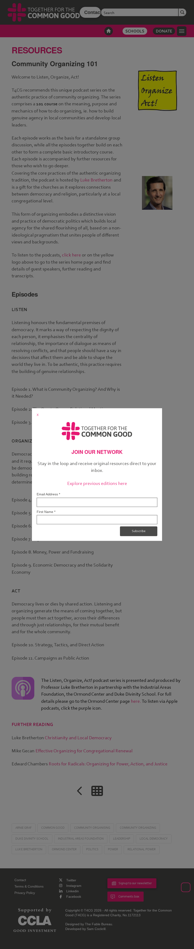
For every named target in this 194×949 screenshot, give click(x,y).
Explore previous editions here (97, 483)
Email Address (48, 494)
